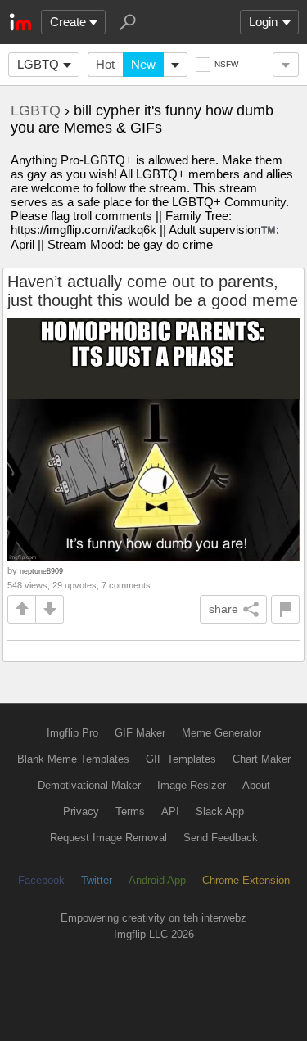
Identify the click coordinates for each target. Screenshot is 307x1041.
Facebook (41, 880)
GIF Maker (140, 733)
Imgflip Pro (72, 733)
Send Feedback (220, 837)
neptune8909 (41, 570)
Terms (130, 811)
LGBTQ (38, 64)
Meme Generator (221, 733)
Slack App (220, 811)
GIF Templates (181, 759)
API (170, 811)
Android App (157, 880)
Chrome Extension (246, 880)
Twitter (96, 880)
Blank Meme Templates (73, 759)
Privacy (81, 811)
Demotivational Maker (89, 785)
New (143, 64)
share (223, 608)
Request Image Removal (108, 837)
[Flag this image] (285, 609)
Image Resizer (191, 785)
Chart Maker (262, 759)
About (256, 785)
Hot (105, 64)
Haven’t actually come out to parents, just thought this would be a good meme (152, 291)
